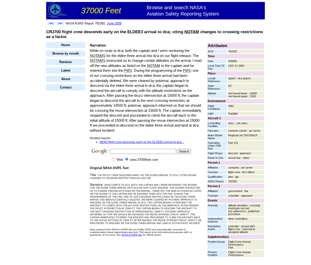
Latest (65, 70)
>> (60, 23)
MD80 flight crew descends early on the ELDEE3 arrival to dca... (142, 142)
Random (65, 62)
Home (65, 45)
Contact (65, 87)
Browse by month (65, 53)
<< (51, 23)
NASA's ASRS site (132, 234)
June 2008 (114, 23)
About (65, 79)
